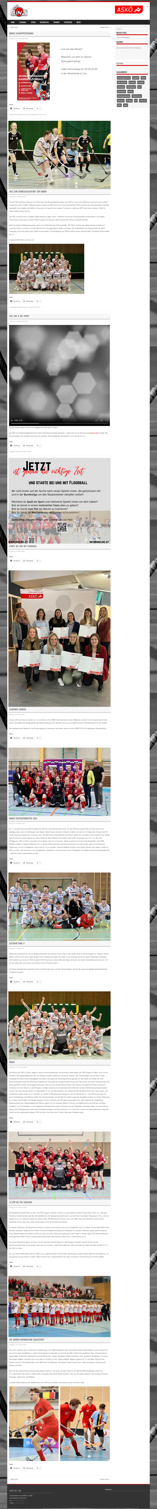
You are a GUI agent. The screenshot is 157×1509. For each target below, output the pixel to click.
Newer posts (105, 27)
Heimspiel (121, 87)
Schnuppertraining (33, 114)
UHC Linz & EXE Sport (19, 316)
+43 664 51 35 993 (18, 1500)
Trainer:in (121, 101)
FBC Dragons (122, 82)
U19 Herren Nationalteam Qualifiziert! (26, 1339)
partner (29, 451)
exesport (17, 451)
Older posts (13, 27)
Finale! (12, 1062)
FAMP (143, 78)
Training (56, 22)
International (131, 87)
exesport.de (93, 433)
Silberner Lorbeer (17, 709)
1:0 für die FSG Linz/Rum (20, 1202)
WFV (35, 307)
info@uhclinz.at (19, 1503)
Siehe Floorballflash (123, 37)
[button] (46, 269)
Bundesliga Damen (21, 114)
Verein (33, 22)
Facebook (119, 63)
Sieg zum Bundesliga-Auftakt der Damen (28, 191)
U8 (136, 101)
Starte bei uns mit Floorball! (23, 546)
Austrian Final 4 (16, 943)
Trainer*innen (137, 96)
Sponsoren (68, 22)
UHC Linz (43, 114)
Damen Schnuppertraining (21, 33)
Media (79, 22)
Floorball (22, 22)
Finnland (132, 82)
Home (13, 22)
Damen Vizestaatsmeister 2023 (23, 818)
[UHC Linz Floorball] (19, 16)
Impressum (108, 1489)
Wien (39, 307)
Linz (139, 87)
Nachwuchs (44, 22)
